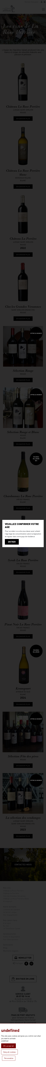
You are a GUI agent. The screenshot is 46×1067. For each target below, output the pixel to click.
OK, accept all (8, 1046)
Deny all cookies (9, 1052)
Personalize (8, 1058)
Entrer (12, 541)
